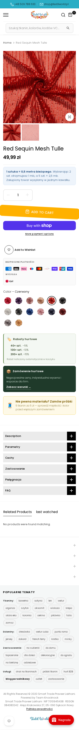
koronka (27, 615)
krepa (69, 608)
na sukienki (33, 647)
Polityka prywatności (39, 709)
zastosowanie (56, 679)
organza (10, 608)
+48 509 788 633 (24, 4)
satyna (38, 600)
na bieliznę (12, 662)
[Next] (69, 87)
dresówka (24, 631)
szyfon (25, 608)
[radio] (7, 300)
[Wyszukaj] (68, 28)
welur (61, 600)
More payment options (39, 233)
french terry (38, 639)
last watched (47, 511)
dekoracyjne (48, 655)
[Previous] (9, 87)
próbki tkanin (50, 671)
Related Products (17, 511)
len (50, 600)
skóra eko (11, 615)
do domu (51, 647)
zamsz (9, 622)
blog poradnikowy (18, 679)
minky (68, 639)
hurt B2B (68, 671)
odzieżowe (30, 662)
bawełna (23, 600)
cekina (41, 615)
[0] (70, 15)
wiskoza (55, 608)
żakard (22, 639)
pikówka (55, 615)
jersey (9, 639)
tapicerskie (12, 655)
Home (7, 43)
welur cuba (42, 631)
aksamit (39, 608)
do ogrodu (66, 655)
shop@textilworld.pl (56, 4)
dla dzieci (29, 655)
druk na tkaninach (26, 671)
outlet (39, 679)
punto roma (61, 631)
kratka (55, 639)
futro (69, 615)
